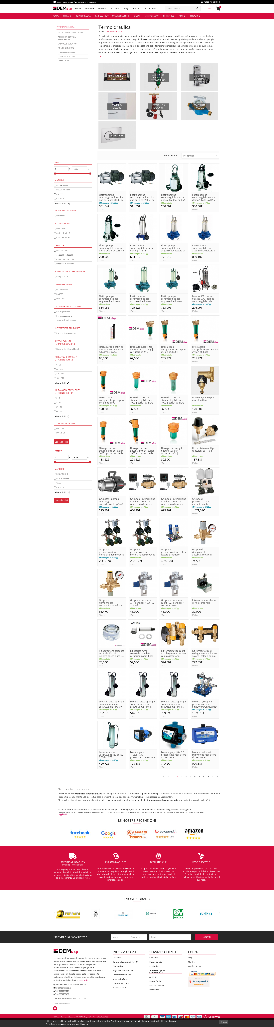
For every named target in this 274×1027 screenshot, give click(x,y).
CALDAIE (137, 16)
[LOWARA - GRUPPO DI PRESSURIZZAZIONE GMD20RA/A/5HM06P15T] (205, 684)
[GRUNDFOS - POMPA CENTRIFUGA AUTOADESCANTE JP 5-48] (112, 481)
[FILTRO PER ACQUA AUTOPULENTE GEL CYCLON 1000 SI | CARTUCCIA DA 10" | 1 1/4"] (143, 430)
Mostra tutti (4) (62, 383)
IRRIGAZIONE (195, 16)
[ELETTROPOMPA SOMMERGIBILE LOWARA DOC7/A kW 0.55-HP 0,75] (174, 177)
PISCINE (182, 16)
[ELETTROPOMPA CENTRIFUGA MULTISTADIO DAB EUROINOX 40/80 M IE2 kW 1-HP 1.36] (112, 177)
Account (152, 977)
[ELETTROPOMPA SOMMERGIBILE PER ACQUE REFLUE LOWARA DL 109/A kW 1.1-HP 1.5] (174, 228)
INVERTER (60, 432)
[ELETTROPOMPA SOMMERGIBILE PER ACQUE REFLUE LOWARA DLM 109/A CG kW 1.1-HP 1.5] (112, 279)
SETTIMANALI (62, 289)
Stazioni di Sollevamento (66, 320)
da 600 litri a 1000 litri (65, 255)
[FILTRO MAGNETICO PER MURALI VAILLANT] (205, 380)
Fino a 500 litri (62, 250)
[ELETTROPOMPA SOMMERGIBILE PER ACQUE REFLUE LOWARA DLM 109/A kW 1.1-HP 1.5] (143, 279)
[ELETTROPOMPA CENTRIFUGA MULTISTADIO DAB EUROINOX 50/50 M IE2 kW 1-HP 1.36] (143, 177)
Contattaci (153, 957)
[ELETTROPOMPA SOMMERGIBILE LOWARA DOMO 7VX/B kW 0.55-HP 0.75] (112, 228)
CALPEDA (60, 198)
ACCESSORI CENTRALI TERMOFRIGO (67, 38)
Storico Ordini (155, 981)
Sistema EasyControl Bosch (67, 349)
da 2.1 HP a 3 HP (63, 237)
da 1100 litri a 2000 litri (65, 259)
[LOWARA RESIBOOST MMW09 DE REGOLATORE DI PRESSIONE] (205, 735)
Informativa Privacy (121, 979)
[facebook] (55, 1008)
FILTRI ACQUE (169, 16)
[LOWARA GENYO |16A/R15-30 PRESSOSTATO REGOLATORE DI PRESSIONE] (143, 735)
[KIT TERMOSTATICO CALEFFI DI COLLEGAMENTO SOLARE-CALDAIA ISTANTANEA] (174, 633)
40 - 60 (59, 411)
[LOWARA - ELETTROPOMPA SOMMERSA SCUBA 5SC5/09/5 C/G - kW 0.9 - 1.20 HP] (112, 684)
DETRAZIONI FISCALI (121, 983)
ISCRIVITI (207, 937)
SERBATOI (67, 16)
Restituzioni (154, 966)
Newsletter (154, 989)
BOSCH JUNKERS (63, 189)
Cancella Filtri (61, 441)
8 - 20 (58, 402)
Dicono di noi (118, 966)
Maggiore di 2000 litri (65, 263)
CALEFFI (59, 194)
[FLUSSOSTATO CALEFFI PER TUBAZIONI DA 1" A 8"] (205, 430)
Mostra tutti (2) (62, 416)
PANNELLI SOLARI (102, 16)
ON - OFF (60, 428)
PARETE (59, 294)
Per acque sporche (64, 316)
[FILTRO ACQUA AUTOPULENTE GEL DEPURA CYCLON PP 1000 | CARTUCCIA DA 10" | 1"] (112, 380)
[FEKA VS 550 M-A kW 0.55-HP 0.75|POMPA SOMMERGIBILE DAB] (205, 279)
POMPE (56, 16)
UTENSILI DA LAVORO (67, 52)
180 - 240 (60, 378)
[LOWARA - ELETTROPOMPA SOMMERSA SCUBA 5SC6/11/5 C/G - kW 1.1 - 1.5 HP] (143, 684)
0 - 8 (58, 398)
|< (163, 776)
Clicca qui (84, 1024)
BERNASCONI (62, 185)
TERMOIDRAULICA (83, 16)
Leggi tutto (63, 814)
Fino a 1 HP (61, 228)
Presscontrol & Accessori (66, 333)
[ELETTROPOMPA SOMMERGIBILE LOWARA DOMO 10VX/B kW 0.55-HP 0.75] (205, 177)
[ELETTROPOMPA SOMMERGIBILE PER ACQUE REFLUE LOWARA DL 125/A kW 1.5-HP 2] (205, 228)
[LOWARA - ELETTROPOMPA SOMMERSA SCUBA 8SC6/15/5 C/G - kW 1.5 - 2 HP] (174, 684)
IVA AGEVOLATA (119, 987)
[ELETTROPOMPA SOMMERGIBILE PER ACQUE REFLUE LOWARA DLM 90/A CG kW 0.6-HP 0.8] (174, 279)
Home (101, 31)
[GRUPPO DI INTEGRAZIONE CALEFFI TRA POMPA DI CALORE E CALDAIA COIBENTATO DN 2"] (174, 481)
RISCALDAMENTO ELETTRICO (70, 32)
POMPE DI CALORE (66, 48)
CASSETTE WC (63, 60)
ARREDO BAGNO (152, 16)
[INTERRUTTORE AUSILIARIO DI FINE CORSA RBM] (205, 583)
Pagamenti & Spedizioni (123, 970)
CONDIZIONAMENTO (120, 16)
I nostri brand (137, 898)
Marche (191, 962)
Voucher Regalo (194, 966)
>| (217, 776)
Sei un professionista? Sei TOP (125, 962)
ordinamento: (170, 155)
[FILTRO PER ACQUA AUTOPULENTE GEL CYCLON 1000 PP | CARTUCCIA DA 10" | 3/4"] (112, 430)
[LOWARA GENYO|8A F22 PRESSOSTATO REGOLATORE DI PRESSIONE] (174, 735)
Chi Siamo (117, 957)
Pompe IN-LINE (62, 276)
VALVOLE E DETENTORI (67, 43)
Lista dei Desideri (156, 985)
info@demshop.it (63, 988)
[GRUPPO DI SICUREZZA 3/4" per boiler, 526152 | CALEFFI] (143, 583)
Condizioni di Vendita (122, 974)
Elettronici (60, 215)
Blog (190, 957)
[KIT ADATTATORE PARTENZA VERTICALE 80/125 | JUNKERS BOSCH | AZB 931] (112, 633)
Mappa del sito (155, 962)
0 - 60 (58, 364)
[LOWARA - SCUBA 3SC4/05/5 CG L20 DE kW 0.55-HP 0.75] (112, 735)
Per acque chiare (63, 311)
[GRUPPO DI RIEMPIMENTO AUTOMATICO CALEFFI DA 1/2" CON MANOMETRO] (112, 583)
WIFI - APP (60, 298)
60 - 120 (59, 369)
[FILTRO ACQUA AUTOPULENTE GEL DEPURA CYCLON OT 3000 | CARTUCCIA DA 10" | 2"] (205, 329)
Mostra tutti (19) (62, 203)
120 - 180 (60, 373)
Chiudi (224, 1022)
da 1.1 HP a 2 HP (63, 233)
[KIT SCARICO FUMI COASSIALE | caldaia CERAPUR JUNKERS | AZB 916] (143, 633)
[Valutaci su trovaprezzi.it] (198, 981)
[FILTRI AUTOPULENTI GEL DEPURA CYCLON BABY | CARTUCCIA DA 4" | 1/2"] (143, 329)
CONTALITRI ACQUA (66, 56)
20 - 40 (59, 407)
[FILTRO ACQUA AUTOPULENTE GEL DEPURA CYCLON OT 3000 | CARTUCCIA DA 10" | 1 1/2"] (174, 329)
